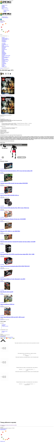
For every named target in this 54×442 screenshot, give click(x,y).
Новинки (3, 37)
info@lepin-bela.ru (2, 336)
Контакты (3, 6)
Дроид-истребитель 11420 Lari (7, 304)
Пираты (3, 56)
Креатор (3, 51)
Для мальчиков (4, 41)
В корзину (1, 173)
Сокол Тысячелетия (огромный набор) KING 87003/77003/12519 (15, 266)
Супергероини (4, 63)
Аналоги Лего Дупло (5, 44)
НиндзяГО (3, 54)
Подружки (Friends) (5, 57)
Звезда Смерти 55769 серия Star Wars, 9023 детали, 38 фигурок (14, 207)
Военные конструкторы (5, 46)
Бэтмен (3, 45)
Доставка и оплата (6, 10)
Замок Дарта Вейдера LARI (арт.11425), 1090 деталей (12, 317)
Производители (4, 66)
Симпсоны (3, 60)
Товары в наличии (4, 38)
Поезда (3, 58)
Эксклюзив (3, 65)
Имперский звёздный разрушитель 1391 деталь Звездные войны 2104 (16, 170)
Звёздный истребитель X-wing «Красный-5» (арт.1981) (12, 278)
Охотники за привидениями (6, 55)
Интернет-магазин (4, 7)
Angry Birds (3, 43)
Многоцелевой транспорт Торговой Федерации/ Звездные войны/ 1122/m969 (17, 241)
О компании (4, 324)
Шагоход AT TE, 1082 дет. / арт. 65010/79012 (10, 231)
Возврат (3, 5)
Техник (3, 64)
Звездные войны (4, 49)
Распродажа (3, 40)
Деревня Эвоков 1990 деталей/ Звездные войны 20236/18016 (14, 183)
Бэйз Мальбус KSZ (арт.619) (6, 291)
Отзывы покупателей (5, 8)
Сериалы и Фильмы (5, 61)
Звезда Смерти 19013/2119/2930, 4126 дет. (9, 195)
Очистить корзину (3, 429)
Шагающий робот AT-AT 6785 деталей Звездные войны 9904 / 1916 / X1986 (17, 254)
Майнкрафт (3, 52)
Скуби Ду (3, 62)
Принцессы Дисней (5, 59)
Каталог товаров (2, 21)
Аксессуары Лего (4, 39)
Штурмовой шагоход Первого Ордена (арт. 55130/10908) (13, 219)
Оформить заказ (2, 441)
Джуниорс (3, 48)
